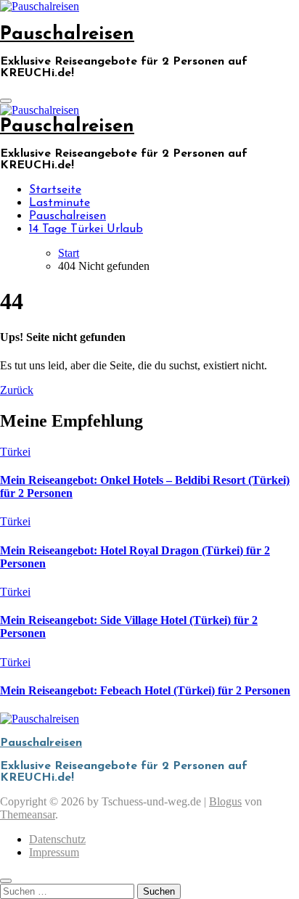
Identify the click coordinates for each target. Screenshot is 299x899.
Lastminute (59, 203)
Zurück (16, 390)
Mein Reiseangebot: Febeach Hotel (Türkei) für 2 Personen (145, 690)
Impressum (54, 852)
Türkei (15, 452)
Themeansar (27, 814)
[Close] (6, 881)
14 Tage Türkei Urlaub (86, 229)
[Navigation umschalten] (6, 101)
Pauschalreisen (67, 34)
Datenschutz (57, 839)
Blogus (225, 801)
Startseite (55, 190)
